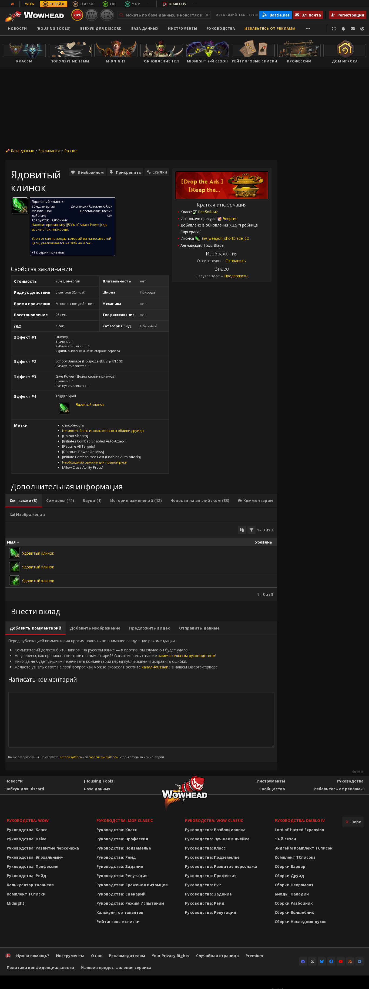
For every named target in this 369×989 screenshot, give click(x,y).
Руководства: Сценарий (121, 894)
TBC (113, 4)
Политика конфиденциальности (40, 967)
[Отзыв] (353, 29)
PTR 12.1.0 (91, 14)
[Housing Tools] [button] (53, 28)
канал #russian (155, 667)
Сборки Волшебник (294, 912)
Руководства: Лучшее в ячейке (217, 838)
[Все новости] (12, 4)
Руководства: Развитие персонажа (43, 848)
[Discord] (303, 961)
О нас (96, 955)
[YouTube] (341, 961)
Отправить (236, 260)
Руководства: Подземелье (123, 848)
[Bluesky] (322, 961)
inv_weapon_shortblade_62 (225, 238)
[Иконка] (20, 205)
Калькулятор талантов (30, 884)
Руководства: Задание (119, 866)
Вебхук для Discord (101, 28)
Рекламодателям (127, 955)
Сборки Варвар (290, 866)
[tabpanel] (141, 561)
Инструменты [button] (182, 28)
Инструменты (271, 781)
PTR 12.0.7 (107, 14)
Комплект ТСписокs (295, 857)
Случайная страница (217, 955)
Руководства (221, 28)
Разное (71, 150)
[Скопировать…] (242, 530)
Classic (87, 4)
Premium (254, 955)
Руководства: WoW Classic (214, 820)
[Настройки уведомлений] (343, 29)
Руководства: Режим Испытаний (130, 903)
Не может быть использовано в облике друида (103, 430)
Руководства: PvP (203, 884)
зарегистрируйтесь (103, 757)
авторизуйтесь (71, 757)
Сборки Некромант (294, 884)
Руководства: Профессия (32, 866)
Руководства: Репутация (121, 875)
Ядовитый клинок (90, 404)
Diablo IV (177, 4)
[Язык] (362, 29)
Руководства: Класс (27, 829)
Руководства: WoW (28, 820)
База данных (145, 28)
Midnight (15, 903)
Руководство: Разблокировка (215, 829)
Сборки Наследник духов (301, 921)
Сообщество (272, 788)
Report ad (358, 771)
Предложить (235, 275)
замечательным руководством (186, 655)
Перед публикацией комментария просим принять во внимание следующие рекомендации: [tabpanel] (113, 698)
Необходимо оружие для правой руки (94, 462)
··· (149, 4)
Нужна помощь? (32, 955)
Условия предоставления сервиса (116, 967)
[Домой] (36, 15)
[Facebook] (331, 961)
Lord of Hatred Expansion (299, 829)
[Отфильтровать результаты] (251, 530)
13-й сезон (285, 838)
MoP (136, 4)
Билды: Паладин (292, 894)
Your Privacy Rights (170, 955)
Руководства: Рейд (26, 875)
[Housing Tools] (99, 781)
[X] (312, 961)
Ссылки (159, 172)
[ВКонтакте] (359, 961)
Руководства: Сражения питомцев (132, 884)
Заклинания (49, 150)
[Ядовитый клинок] (14, 553)
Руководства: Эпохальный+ (35, 857)
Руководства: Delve (26, 838)
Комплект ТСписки (26, 894)
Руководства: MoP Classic (124, 820)
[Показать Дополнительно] (308, 28)
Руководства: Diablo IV (300, 820)
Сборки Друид (289, 875)
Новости (17, 28)
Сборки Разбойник (294, 903)
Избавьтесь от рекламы (270, 28)
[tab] (23, 500)
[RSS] (350, 961)
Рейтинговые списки (118, 921)
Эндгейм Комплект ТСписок (304, 848)
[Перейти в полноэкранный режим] (334, 29)
